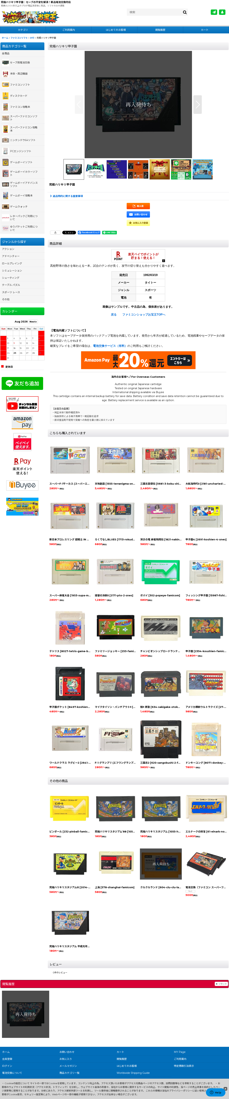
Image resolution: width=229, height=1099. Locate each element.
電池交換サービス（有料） (110, 345)
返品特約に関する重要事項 (68, 196)
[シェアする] (55, 233)
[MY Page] (222, 12)
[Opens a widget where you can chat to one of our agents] (215, 1092)
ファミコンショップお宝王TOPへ (143, 314)
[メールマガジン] (214, 12)
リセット (222, 983)
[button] (79, 104)
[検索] (185, 12)
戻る (114, 314)
